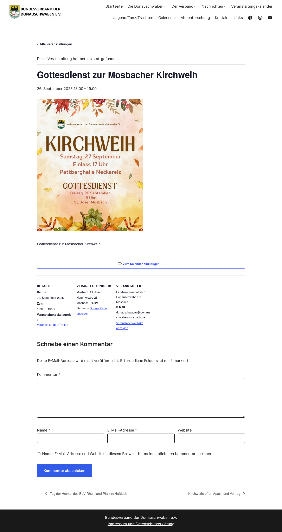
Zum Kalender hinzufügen (141, 264)
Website (185, 430)
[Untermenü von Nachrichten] (225, 6)
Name (43, 430)
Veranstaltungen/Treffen (52, 325)
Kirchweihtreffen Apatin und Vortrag (214, 493)
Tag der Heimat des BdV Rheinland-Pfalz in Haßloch (88, 493)
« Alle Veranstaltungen (54, 44)
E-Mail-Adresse (122, 430)
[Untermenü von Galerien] (175, 18)
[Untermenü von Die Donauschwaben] (165, 6)
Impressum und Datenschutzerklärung (141, 524)
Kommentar (48, 374)
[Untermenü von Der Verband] (195, 6)
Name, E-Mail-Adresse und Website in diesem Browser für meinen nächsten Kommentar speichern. (128, 454)
